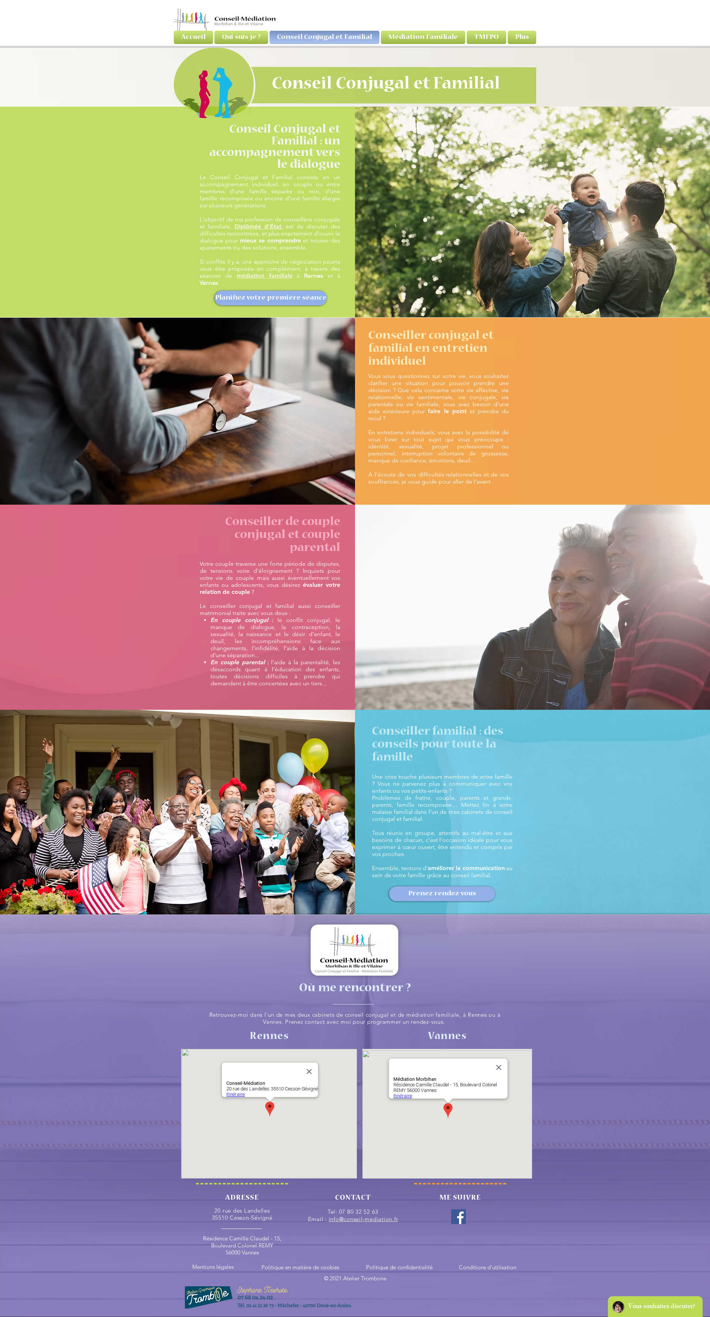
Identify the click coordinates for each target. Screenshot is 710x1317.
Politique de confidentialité (399, 1267)
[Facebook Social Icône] (458, 1216)
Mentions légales (213, 1266)
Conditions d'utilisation (487, 1267)
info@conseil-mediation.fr (363, 1219)
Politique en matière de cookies (300, 1267)
